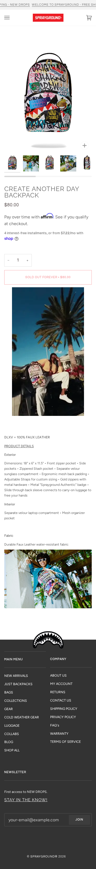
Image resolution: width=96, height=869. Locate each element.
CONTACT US (60, 700)
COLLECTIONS (15, 701)
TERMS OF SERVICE (65, 742)
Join (79, 819)
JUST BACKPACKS (18, 684)
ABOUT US (58, 675)
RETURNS (57, 692)
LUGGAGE (11, 725)
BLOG (8, 742)
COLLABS (11, 734)
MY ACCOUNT (61, 684)
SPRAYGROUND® (44, 856)
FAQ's (54, 725)
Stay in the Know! (25, 799)
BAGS (8, 692)
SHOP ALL (11, 750)
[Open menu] (12, 18)
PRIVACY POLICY (63, 717)
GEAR (8, 709)
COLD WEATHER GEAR (21, 717)
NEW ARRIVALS (16, 676)
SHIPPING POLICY (63, 709)
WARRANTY (59, 734)
